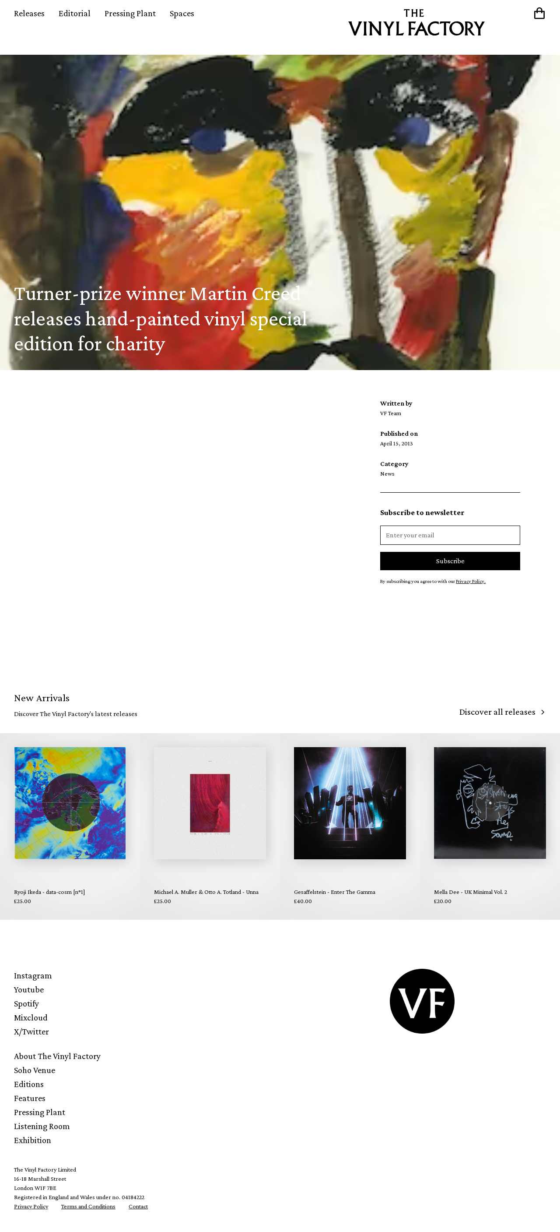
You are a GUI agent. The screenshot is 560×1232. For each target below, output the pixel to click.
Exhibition (32, 1140)
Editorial (75, 13)
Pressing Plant (130, 13)
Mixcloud (31, 1017)
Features (30, 1098)
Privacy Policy (31, 1206)
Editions (29, 1084)
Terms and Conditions (88, 1206)
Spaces (182, 13)
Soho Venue (34, 1070)
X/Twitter (31, 1031)
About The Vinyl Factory (57, 1056)
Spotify (26, 1003)
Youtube (29, 989)
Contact (138, 1206)
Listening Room (42, 1126)
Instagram (33, 975)
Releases (29, 13)
